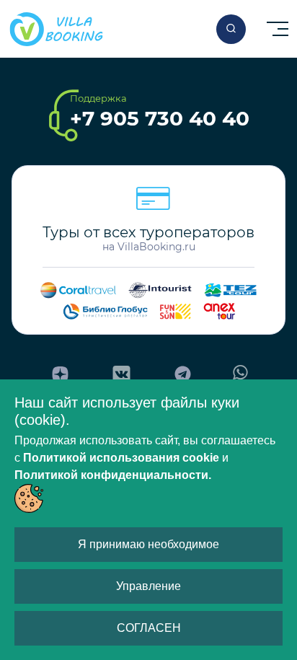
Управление (148, 586)
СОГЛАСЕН (149, 628)
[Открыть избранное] (231, 29)
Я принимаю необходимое (148, 544)
